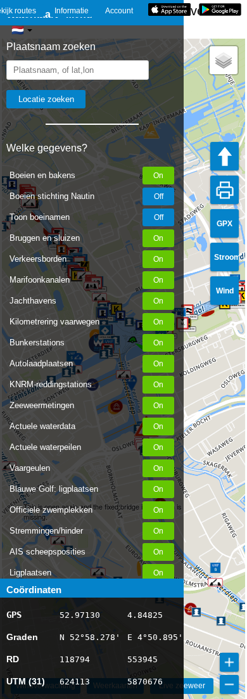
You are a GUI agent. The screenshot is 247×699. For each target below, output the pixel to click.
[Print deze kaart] (224, 190)
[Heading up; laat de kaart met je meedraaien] (224, 156)
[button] (215, 582)
